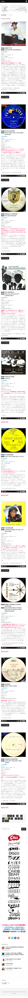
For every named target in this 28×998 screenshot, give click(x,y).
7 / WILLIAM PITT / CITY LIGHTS (13, 959)
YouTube (18, 938)
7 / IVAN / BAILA (9, 963)
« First (9, 815)
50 (21, 818)
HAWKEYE (7, 617)
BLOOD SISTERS (10, 131)
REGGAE (3, 59)
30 (15, 818)
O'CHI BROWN (9, 454)
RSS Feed (9, 938)
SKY (5, 537)
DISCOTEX (7, 302)
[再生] (2, 93)
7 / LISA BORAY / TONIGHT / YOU (13, 968)
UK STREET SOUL (11, 775)
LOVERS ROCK (4, 61)
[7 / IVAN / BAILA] (3, 964)
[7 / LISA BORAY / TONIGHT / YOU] (3, 969)
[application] (13, 93)
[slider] (23, 93)
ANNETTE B (8, 48)
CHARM (6, 56)
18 (21, 815)
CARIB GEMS (7, 463)
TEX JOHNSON (9, 292)
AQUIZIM (7, 684)
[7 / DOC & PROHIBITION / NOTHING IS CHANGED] (3, 947)
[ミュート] (20, 93)
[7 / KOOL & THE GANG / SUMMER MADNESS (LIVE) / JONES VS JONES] (3, 954)
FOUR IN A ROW (9, 376)
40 (18, 818)
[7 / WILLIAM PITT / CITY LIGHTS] (3, 959)
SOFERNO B (7, 222)
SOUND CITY (7, 141)
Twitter (12, 938)
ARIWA (6, 692)
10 (17, 815)
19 (3, 818)
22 (11, 818)
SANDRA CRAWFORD (11, 759)
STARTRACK (7, 769)
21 (9, 818)
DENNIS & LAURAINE (11, 214)
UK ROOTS (9, 698)
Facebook (15, 938)
